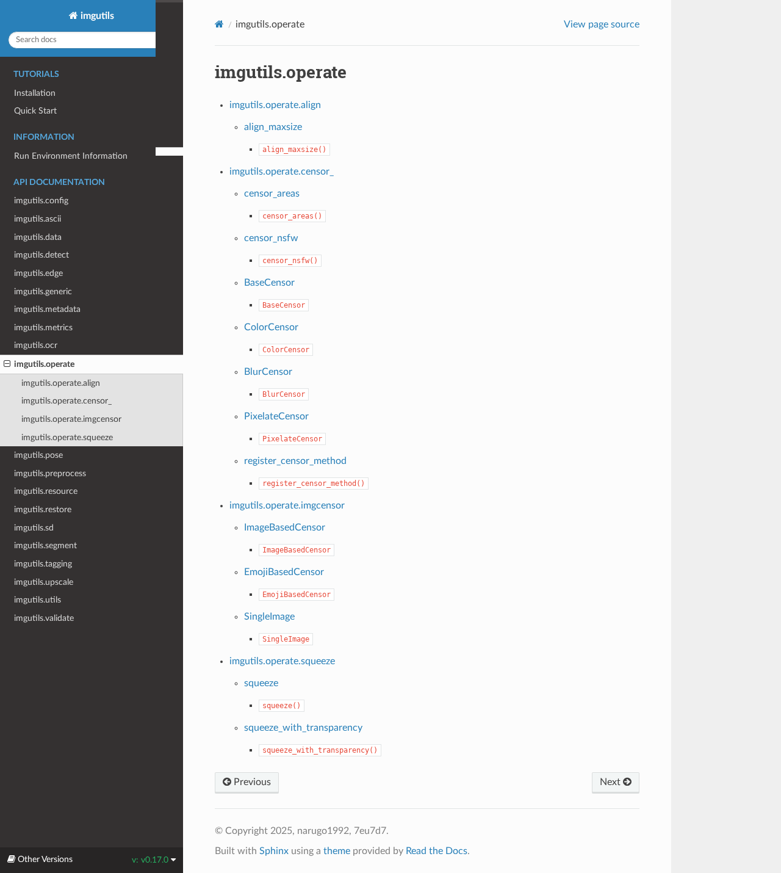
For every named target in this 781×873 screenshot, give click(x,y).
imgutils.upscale (43, 582)
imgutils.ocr (35, 345)
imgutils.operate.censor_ (66, 400)
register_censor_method (295, 461)
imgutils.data (38, 237)
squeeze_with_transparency (303, 728)
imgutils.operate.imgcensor (71, 419)
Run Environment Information (71, 156)
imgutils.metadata (47, 309)
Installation (35, 93)
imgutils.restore (42, 509)
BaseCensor (269, 283)
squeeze (261, 683)
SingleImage (269, 616)
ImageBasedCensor (284, 527)
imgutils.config (41, 200)
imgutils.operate (44, 364)
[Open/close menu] (7, 364)
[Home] (219, 24)
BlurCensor (268, 372)
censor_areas (272, 193)
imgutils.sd (34, 527)
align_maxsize (273, 127)
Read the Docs (436, 851)
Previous (251, 782)
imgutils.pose (38, 455)
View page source (601, 24)
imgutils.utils (37, 599)
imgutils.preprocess (50, 473)
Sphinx (274, 851)
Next (611, 782)
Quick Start (35, 110)
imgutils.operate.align (60, 383)
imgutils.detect (41, 254)
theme (336, 851)
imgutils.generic (43, 291)
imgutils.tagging (43, 563)
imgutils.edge (38, 273)
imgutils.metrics (43, 327)
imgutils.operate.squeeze (67, 437)
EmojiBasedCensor (284, 572)
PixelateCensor (276, 416)
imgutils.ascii (37, 218)
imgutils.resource (45, 491)
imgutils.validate (44, 618)
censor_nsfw (271, 238)
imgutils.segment (45, 545)
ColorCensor (271, 327)
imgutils (96, 16)
